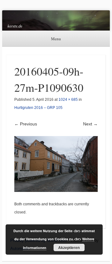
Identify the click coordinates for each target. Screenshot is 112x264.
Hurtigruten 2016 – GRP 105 (38, 107)
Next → (90, 123)
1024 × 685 (68, 99)
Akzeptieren (69, 247)
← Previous (25, 123)
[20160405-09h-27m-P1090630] (56, 164)
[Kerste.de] (56, 20)
